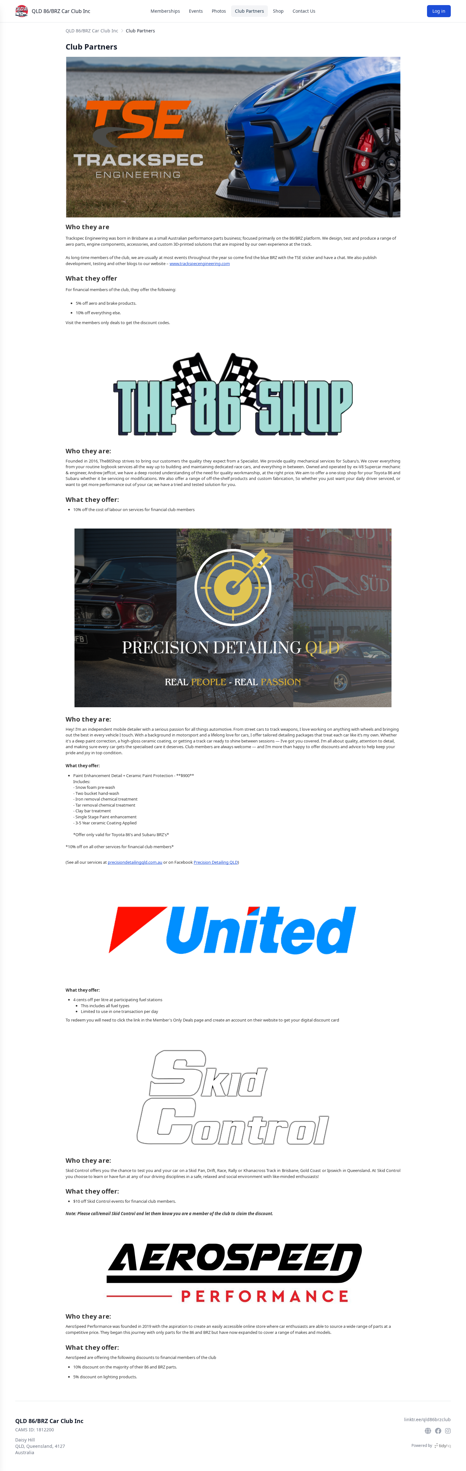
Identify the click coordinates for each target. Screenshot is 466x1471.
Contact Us (304, 11)
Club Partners (249, 11)
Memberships (165, 11)
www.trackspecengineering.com (200, 263)
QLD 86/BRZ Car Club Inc (61, 11)
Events (196, 11)
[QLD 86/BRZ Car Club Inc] (21, 11)
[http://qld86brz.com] (428, 1431)
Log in (438, 11)
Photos (219, 11)
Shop (278, 11)
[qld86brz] (438, 1431)
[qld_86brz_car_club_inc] (448, 1431)
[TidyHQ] (443, 1445)
